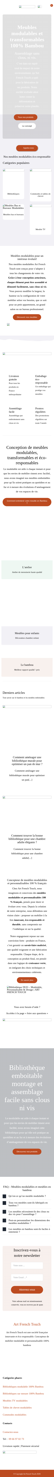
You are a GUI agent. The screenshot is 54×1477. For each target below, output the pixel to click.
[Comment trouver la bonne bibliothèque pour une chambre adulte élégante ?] (27, 812)
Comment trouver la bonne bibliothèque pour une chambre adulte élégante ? (27, 839)
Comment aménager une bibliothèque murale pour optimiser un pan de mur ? (27, 761)
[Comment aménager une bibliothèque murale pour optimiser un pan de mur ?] (27, 727)
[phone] (41, 1355)
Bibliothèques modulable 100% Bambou (23, 1386)
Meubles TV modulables (15, 1400)
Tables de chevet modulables (17, 1407)
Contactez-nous (11, 1432)
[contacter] (40, 6)
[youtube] (30, 1355)
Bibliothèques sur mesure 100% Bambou (23, 1393)
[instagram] (18, 1355)
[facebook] (12, 1355)
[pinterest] (24, 1355)
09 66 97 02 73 (16, 1439)
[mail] (36, 1355)
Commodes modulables (14, 1414)
